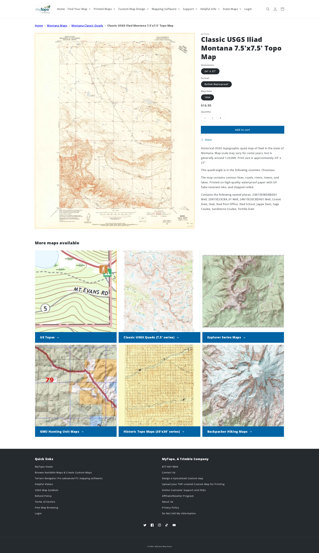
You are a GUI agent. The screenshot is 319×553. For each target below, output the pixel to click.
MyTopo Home (44, 466)
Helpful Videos (44, 484)
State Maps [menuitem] (230, 9)
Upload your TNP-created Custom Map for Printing (193, 484)
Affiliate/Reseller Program (178, 495)
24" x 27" (210, 71)
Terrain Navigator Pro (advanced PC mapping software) (68, 478)
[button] (267, 9)
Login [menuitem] (248, 9)
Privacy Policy (170, 507)
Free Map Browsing (46, 507)
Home (39, 25)
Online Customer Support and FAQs (184, 490)
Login (38, 513)
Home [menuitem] (61, 9)
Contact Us (168, 472)
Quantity (206, 111)
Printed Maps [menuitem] (103, 9)
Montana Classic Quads (87, 25)
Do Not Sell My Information (179, 513)
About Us (167, 501)
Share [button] (208, 139)
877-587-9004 (170, 466)
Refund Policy (43, 495)
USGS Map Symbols (46, 490)
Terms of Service (45, 501)
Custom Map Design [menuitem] (131, 9)
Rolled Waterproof (216, 84)
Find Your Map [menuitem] (77, 9)
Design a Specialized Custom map (182, 478)
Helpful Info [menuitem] (208, 9)
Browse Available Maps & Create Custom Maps (63, 472)
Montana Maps (57, 25)
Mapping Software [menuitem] (164, 9)
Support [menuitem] (188, 9)
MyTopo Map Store (163, 546)
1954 (208, 97)
